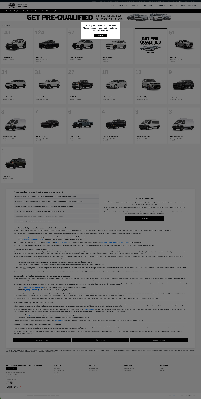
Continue (100, 35)
